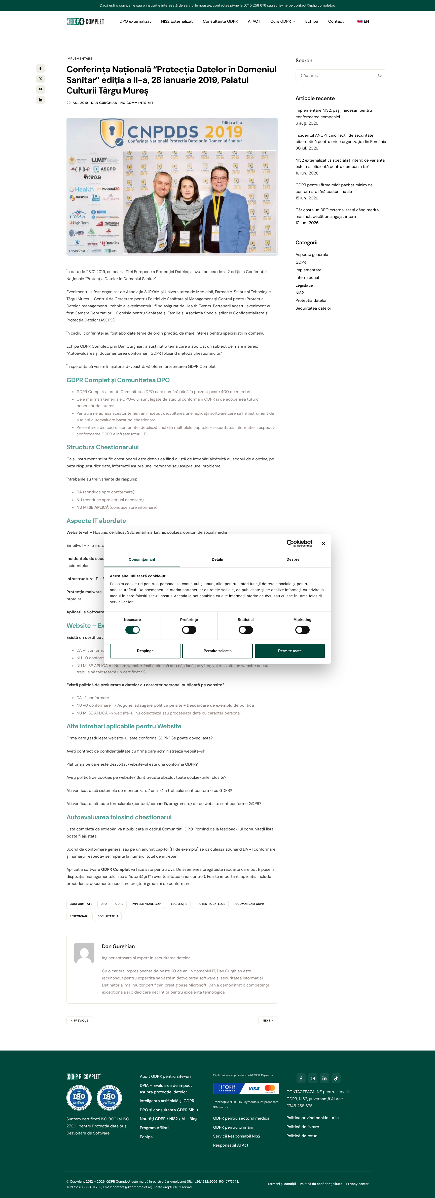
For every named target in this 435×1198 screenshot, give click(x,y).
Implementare (79, 59)
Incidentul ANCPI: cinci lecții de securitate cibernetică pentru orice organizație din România (341, 138)
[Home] (85, 21)
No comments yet (136, 103)
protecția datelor (210, 904)
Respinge (145, 651)
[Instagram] (312, 1078)
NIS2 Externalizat (177, 21)
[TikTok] (336, 1078)
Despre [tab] (292, 559)
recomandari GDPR (249, 904)
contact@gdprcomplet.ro (314, 5)
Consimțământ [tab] (142, 559)
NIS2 (300, 292)
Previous (81, 1021)
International (307, 277)
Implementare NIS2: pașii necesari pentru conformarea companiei (334, 113)
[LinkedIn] (324, 1078)
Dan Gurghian (104, 103)
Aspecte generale (312, 254)
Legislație (304, 285)
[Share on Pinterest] (40, 89)
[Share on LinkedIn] (40, 100)
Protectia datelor (311, 300)
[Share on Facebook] (40, 68)
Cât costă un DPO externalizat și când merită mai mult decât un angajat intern (337, 213)
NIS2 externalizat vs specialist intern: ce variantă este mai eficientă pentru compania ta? (340, 163)
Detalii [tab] (217, 559)
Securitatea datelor (313, 308)
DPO (104, 904)
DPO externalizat (135, 21)
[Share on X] (40, 79)
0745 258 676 (254, 5)
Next (266, 1021)
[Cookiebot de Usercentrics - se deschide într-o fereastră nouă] (290, 543)
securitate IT (108, 916)
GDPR (119, 904)
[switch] (189, 630)
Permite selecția (218, 651)
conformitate (81, 904)
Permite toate (290, 651)
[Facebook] (301, 1078)
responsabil (79, 916)
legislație (179, 904)
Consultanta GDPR (220, 21)
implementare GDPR (147, 904)
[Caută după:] (341, 76)
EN (366, 21)
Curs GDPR (280, 21)
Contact (336, 21)
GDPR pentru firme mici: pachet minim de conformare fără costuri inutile (334, 188)
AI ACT (254, 21)
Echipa (311, 21)
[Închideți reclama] (323, 543)
